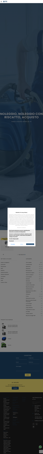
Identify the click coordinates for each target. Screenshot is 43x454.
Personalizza (13, 244)
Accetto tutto (30, 244)
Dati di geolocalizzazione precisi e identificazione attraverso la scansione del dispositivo (19, 231)
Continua (21, 244)
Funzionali (11, 241)
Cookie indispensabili (13, 238)
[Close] (34, 209)
